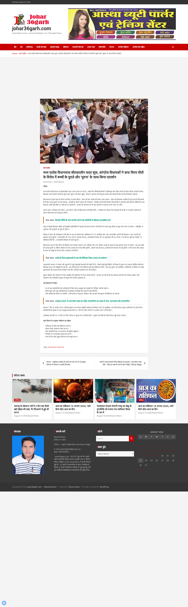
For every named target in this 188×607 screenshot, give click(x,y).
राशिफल (66, 47)
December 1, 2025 (50, 182)
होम (15, 47)
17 (146, 456)
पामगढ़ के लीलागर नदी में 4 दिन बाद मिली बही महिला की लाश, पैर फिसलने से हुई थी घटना (31, 409)
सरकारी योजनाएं (77, 47)
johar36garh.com (31, 28)
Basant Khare (33, 416)
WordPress (104, 487)
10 (146, 451)
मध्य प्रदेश (46, 168)
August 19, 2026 (20, 416)
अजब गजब (91, 47)
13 (162, 451)
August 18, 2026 (103, 416)
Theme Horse (74, 487)
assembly (52, 347)
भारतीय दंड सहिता (138, 47)
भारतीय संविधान (123, 47)
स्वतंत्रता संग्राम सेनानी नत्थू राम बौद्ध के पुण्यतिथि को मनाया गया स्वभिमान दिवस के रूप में (114, 409)
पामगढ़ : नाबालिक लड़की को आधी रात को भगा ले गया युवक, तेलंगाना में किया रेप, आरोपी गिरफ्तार (66, 363)
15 (173, 451)
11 (151, 451)
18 (151, 456)
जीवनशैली (102, 47)
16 (141, 456)
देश (21, 47)
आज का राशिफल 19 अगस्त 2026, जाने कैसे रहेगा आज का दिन (73, 408)
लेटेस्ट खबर (19, 375)
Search (131, 438)
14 (168, 451)
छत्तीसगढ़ (29, 47)
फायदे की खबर (41, 47)
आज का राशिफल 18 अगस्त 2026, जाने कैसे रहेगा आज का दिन (155, 408)
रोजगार (111, 47)
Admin (61, 182)
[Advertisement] (94, 80)
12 (157, 451)
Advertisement (50, 487)
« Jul (140, 470)
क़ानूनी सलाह (54, 47)
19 (157, 456)
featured (60, 347)
